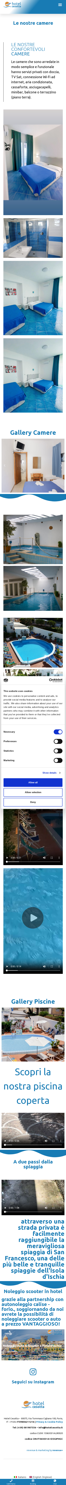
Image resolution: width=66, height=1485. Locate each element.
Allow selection (33, 792)
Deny (33, 802)
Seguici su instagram (33, 1381)
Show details (49, 772)
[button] (60, 5)
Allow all (33, 782)
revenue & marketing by (45, 1450)
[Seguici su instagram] (33, 1372)
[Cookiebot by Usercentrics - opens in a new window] (49, 680)
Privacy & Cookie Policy (49, 1422)
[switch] (58, 741)
